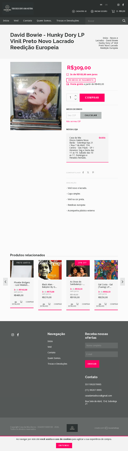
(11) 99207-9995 (93, 390)
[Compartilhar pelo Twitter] (88, 172)
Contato (27, 20)
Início (6, 20)
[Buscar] (124, 20)
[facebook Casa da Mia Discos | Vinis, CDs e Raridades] (123, 4)
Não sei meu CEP (73, 121)
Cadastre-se (81, 11)
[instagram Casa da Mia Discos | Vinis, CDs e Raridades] (118, 4)
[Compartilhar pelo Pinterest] (93, 172)
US (106, 5)
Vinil (16, 20)
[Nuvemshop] (106, 428)
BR (101, 5)
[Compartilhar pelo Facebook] (83, 172)
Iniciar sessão (101, 11)
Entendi (64, 445)
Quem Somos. (44, 20)
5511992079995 (93, 384)
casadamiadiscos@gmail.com (98, 395)
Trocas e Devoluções (68, 20)
